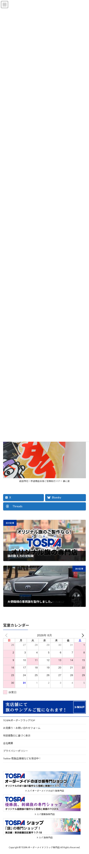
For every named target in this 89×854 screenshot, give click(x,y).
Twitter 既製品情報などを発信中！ (22, 758)
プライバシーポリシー (15, 750)
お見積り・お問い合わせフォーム (21, 727)
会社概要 (8, 743)
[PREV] (7, 635)
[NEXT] (82, 635)
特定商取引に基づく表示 (16, 735)
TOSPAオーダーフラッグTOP (19, 720)
